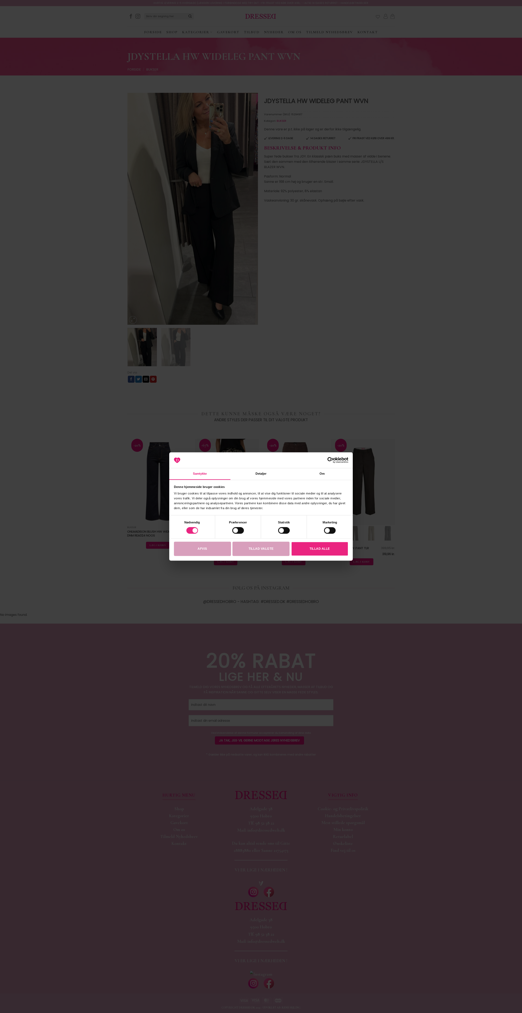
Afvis (202, 548)
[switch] (238, 530)
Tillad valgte (261, 548)
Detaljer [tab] (261, 473)
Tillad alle (320, 548)
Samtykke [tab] (200, 473)
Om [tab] (322, 473)
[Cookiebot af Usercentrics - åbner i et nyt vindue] (330, 460)
